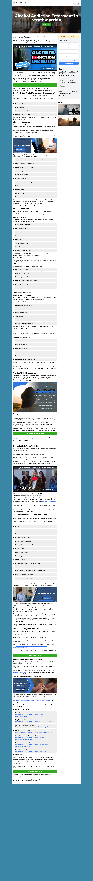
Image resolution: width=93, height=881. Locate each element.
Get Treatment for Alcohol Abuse (35, 433)
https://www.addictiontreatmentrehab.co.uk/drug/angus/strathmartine (31, 700)
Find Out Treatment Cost (35, 85)
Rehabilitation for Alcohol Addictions (68, 91)
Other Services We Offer (65, 93)
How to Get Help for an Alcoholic (67, 82)
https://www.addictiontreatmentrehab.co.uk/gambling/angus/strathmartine (33, 438)
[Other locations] (74, 3)
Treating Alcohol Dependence (66, 80)
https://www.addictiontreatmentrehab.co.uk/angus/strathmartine (32, 751)
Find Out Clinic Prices (35, 655)
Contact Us (62, 96)
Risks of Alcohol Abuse (65, 78)
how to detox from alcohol (49, 501)
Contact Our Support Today (35, 771)
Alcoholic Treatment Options (66, 75)
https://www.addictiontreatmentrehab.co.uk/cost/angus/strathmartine (33, 732)
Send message (69, 63)
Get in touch (46, 24)
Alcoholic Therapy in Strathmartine (68, 89)
